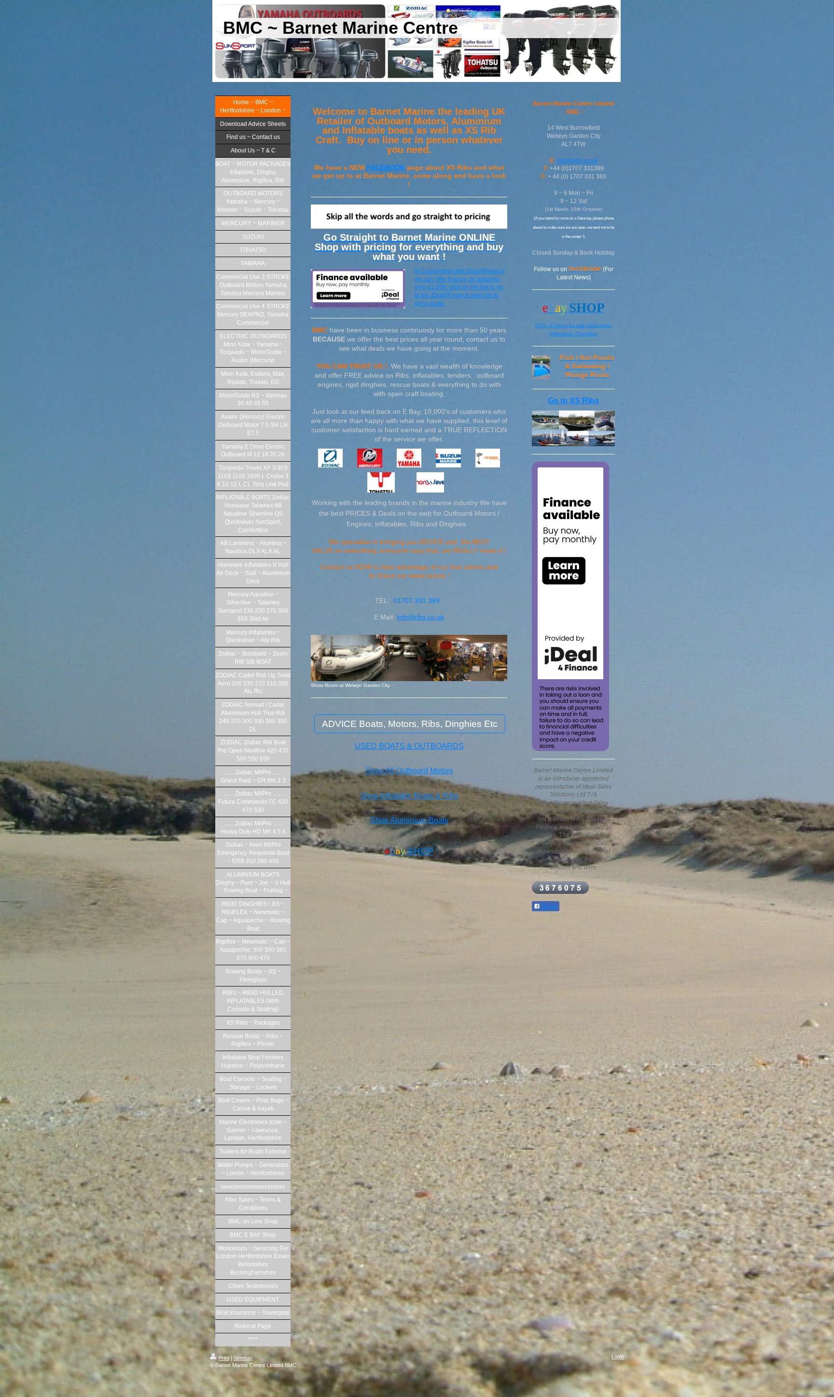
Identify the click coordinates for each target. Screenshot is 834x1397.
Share (548, 906)
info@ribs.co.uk (420, 617)
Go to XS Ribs (573, 401)
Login (618, 1356)
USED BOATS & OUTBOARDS (409, 746)
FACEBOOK (386, 167)
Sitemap (243, 1358)
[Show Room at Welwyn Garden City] (409, 658)
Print (224, 1358)
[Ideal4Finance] (573, 606)
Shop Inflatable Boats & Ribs (409, 796)
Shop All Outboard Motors (409, 771)
